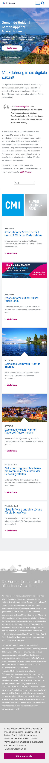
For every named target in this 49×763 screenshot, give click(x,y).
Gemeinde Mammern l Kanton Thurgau (22, 365)
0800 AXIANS (25, 171)
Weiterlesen (12, 47)
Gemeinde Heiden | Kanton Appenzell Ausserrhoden (20, 431)
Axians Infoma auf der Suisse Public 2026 (21, 299)
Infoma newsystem (21, 106)
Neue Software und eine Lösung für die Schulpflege (23, 510)
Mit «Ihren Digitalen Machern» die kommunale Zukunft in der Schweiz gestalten (23, 471)
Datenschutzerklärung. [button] (16, 749)
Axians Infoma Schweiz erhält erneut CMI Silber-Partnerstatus (23, 233)
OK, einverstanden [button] (24, 756)
